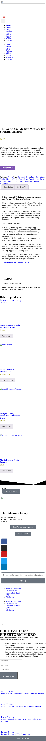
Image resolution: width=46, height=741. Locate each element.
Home (8, 25)
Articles (9, 32)
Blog (8, 30)
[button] (3, 21)
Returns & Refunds (13, 593)
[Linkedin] (4, 567)
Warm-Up (28, 181)
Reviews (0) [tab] (21, 187)
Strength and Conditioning (29, 179)
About (8, 28)
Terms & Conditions (13, 589)
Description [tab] (8, 187)
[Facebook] (4, 541)
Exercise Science (24, 177)
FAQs (8, 595)
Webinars (9, 38)
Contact (9, 40)
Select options (7, 380)
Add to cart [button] (6, 336)
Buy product (7, 168)
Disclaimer (10, 597)
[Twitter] (4, 561)
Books (8, 36)
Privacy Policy (11, 591)
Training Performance (15, 181)
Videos (8, 34)
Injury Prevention (37, 177)
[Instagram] (4, 548)
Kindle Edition (5, 179)
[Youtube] (4, 554)
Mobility (15, 179)
